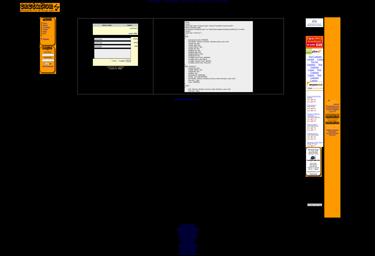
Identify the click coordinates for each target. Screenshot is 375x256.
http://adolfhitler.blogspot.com (186, 99)
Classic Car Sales (332, 130)
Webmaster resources (331, 132)
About (45, 31)
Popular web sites (334, 133)
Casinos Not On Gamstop (188, 238)
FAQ (44, 33)
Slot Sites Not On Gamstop (187, 233)
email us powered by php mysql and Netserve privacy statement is (332, 107)
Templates (46, 27)
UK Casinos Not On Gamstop (188, 227)
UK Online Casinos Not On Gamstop (188, 229)
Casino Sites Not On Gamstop (188, 246)
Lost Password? (48, 66)
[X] (152, 23)
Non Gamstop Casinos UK (188, 232)
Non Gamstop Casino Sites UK (187, 235)
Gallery (45, 29)
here (332, 111)
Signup (45, 25)
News (45, 23)
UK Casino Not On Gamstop (188, 245)
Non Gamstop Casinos (188, 224)
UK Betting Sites (188, 242)
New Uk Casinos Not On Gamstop (187, 254)
